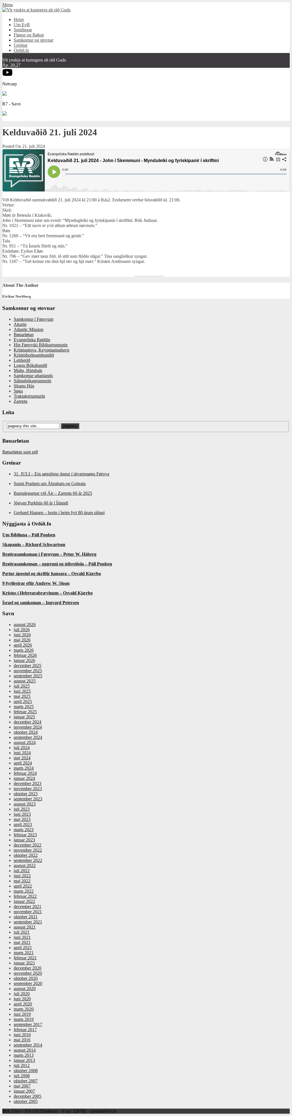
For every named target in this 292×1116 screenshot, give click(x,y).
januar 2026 (24, 660)
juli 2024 (22, 747)
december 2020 (27, 968)
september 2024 (28, 737)
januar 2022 (24, 901)
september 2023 (28, 798)
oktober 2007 (26, 1080)
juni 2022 (22, 875)
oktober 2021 (26, 916)
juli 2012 (22, 1065)
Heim (19, 19)
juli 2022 (22, 870)
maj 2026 (22, 639)
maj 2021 (22, 942)
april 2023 (23, 824)
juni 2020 (22, 998)
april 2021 (23, 947)
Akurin (20, 324)
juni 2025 (22, 691)
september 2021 (28, 921)
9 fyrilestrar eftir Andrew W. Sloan (36, 583)
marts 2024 (24, 768)
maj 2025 (22, 696)
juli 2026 (22, 629)
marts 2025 (24, 706)
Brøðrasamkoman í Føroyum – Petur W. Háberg (49, 554)
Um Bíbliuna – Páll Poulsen (28, 534)
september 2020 (28, 983)
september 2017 (28, 1024)
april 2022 (23, 886)
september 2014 (28, 1045)
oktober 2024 (26, 732)
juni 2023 (22, 814)
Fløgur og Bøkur (29, 34)
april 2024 (23, 763)
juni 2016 (22, 1034)
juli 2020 (22, 993)
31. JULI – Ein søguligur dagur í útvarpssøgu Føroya (61, 473)
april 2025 (23, 701)
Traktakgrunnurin (29, 396)
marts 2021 (24, 952)
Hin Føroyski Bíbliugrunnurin (41, 344)
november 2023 (28, 788)
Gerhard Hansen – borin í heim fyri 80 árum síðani (59, 512)
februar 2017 (25, 1029)
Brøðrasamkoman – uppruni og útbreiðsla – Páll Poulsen (57, 563)
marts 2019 (24, 1019)
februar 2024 (25, 773)
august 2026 (25, 624)
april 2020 (23, 1003)
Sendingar (23, 29)
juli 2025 (22, 686)
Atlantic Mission (28, 329)
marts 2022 (24, 891)
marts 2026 (24, 650)
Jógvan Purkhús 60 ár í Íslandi (41, 502)
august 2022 (25, 865)
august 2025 (25, 680)
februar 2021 (25, 957)
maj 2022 (22, 880)
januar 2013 (24, 1060)
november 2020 (28, 973)
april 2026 (23, 645)
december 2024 (27, 722)
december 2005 (27, 1096)
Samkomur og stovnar (33, 40)
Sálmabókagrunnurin (32, 380)
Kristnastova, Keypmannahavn (41, 350)
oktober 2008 (26, 1070)
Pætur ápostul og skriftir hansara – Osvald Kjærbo (51, 573)
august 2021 (25, 927)
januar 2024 (24, 778)
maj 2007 (22, 1086)
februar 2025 (25, 711)
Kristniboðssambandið (34, 355)
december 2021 (27, 906)
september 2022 (28, 860)
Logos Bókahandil (30, 365)
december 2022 (27, 845)
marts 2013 (24, 1055)
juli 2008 (22, 1075)
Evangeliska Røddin (32, 339)
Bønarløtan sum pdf (20, 451)
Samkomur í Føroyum (33, 319)
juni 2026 (22, 634)
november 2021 (28, 911)
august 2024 (25, 742)
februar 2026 (25, 655)
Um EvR (22, 24)
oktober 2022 (26, 855)
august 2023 (25, 804)
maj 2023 (22, 819)
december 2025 (27, 665)
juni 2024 (22, 752)
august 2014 (25, 1050)
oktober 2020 (26, 978)
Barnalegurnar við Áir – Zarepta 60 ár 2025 (53, 493)
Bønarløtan (24, 334)
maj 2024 (22, 757)
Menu (7, 4)
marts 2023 (24, 829)
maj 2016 (22, 1039)
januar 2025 (24, 716)
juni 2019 (22, 1014)
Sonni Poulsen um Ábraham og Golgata (50, 483)
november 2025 (28, 670)
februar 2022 (25, 896)
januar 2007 (24, 1091)
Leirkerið (22, 360)
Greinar (20, 45)
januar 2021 (24, 962)
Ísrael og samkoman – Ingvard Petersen (40, 602)
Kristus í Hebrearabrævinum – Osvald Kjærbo (47, 592)
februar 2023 (25, 834)
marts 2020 (24, 1009)
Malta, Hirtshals (28, 370)
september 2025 (28, 675)
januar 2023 (24, 839)
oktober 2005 (26, 1101)
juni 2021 (22, 937)
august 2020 (25, 988)
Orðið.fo (21, 50)
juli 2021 (22, 932)
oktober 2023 (26, 793)
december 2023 (27, 783)
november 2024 (28, 727)
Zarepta (20, 401)
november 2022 (28, 850)
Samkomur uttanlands (33, 375)
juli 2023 (22, 809)
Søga (18, 391)
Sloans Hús (24, 385)
